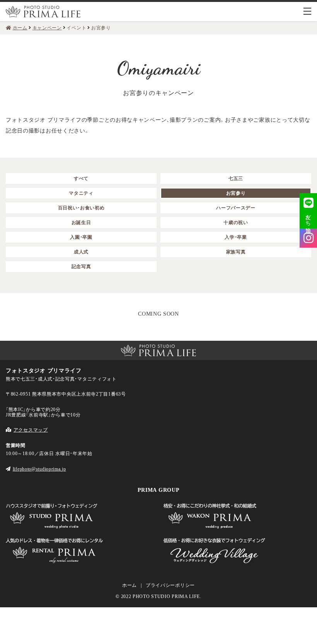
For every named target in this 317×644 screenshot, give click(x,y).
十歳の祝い (235, 222)
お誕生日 (81, 222)
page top (12, 325)
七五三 (235, 178)
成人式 (81, 252)
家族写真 (236, 252)
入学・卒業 (236, 237)
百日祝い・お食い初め (81, 208)
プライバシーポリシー (170, 585)
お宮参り (236, 193)
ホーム (129, 585)
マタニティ (81, 193)
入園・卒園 (81, 237)
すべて (81, 178)
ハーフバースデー (236, 208)
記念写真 (81, 266)
